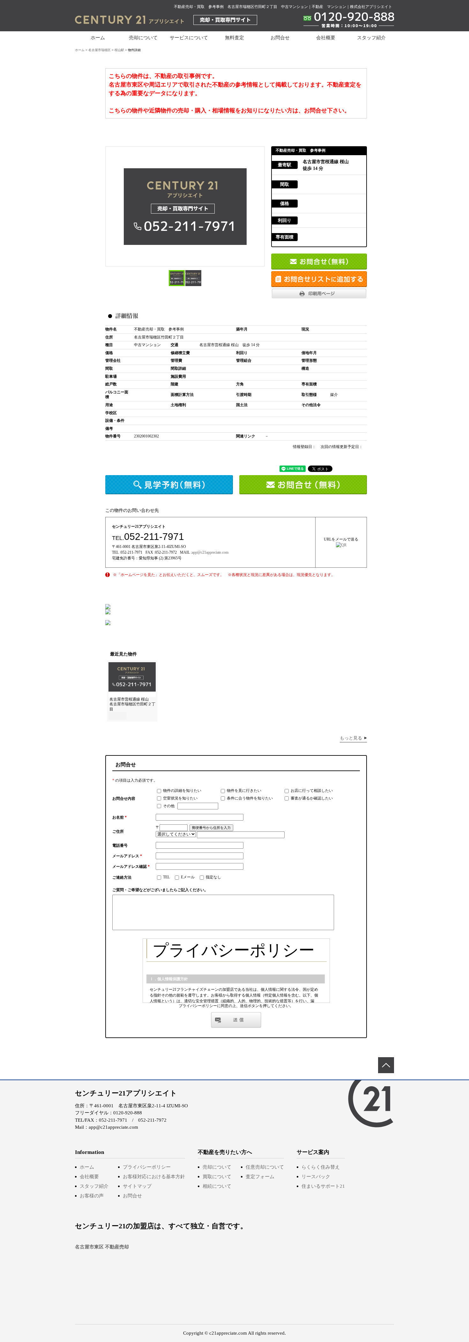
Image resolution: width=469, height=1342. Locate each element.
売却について (217, 1167)
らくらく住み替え (321, 1167)
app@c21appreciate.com (210, 552)
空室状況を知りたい (179, 798)
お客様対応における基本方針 (154, 1176)
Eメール (187, 877)
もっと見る (351, 738)
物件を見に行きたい (243, 790)
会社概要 (325, 37)
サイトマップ (137, 1186)
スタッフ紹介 (371, 37)
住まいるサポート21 (323, 1186)
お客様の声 (92, 1195)
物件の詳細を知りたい (181, 790)
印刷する (319, 293)
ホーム (98, 37)
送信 (236, 1020)
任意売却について (265, 1167)
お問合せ (280, 37)
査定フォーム (260, 1176)
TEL (166, 877)
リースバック (316, 1176)
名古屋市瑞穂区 (99, 50)
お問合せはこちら (319, 261)
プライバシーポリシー (147, 1167)
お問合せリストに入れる (319, 279)
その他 (168, 806)
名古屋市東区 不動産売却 (102, 1246)
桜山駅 (119, 50)
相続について (217, 1186)
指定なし (213, 877)
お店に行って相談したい (311, 790)
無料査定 (234, 37)
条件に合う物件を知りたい (249, 798)
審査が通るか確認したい (311, 798)
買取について (217, 1176)
